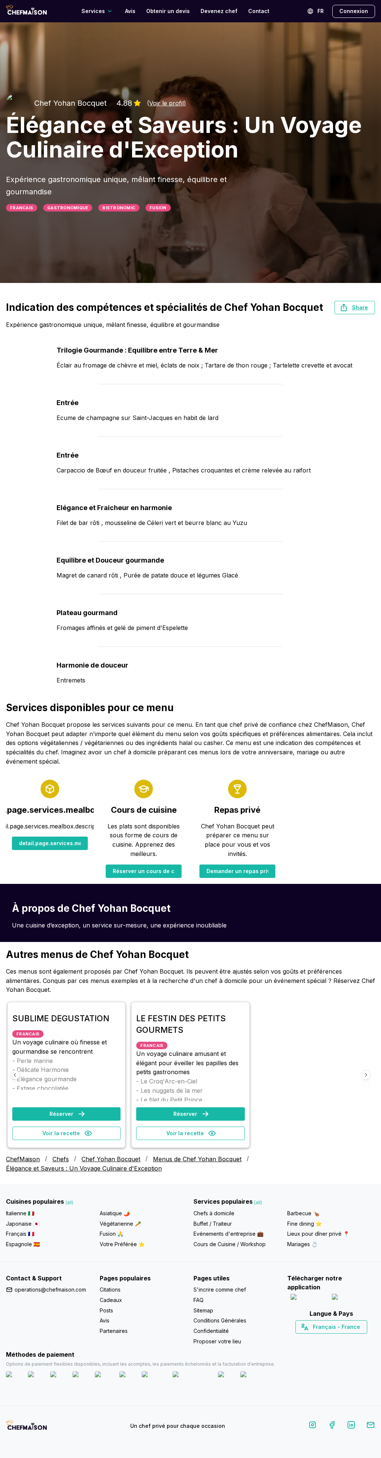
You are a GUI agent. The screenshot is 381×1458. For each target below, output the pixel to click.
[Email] (370, 1426)
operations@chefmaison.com (50, 1289)
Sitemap (203, 1310)
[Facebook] (331, 1426)
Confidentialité (211, 1331)
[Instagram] (312, 1426)
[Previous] (15, 1075)
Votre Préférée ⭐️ (122, 1244)
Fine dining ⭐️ (304, 1223)
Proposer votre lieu (217, 1341)
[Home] (26, 11)
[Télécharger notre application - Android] (352, 1298)
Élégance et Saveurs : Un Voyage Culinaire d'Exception (84, 1168)
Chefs (60, 1159)
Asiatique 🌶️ (115, 1213)
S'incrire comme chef (219, 1289)
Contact (258, 11)
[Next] (366, 1075)
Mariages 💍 (302, 1244)
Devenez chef (219, 11)
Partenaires (114, 1331)
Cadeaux (111, 1300)
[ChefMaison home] (26, 1427)
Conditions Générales (219, 1320)
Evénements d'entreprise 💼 (228, 1234)
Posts (106, 1310)
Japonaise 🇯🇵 (22, 1223)
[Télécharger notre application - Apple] (308, 1298)
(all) (69, 1202)
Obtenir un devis (168, 11)
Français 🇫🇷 (20, 1234)
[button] (354, 307)
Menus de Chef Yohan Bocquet (197, 1159)
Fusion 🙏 (112, 1234)
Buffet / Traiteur (212, 1223)
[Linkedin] (351, 1426)
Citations (110, 1289)
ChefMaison (23, 1159)
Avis (130, 11)
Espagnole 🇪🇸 (23, 1244)
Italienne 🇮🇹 (20, 1213)
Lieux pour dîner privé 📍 (318, 1234)
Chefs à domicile (213, 1213)
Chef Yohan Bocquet (110, 1159)
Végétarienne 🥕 (120, 1223)
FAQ (198, 1300)
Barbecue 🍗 (303, 1213)
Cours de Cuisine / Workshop (229, 1244)
